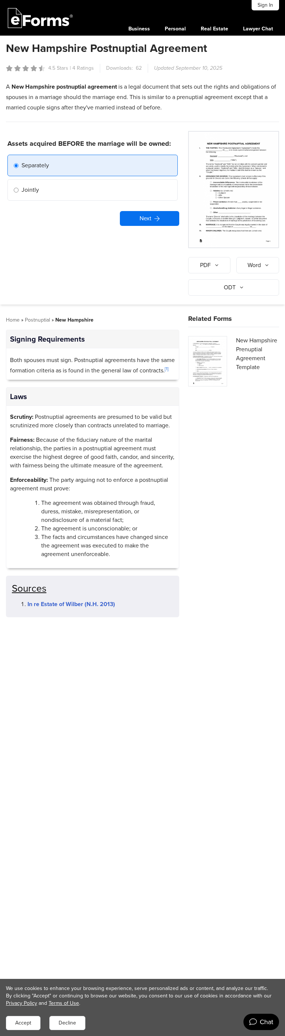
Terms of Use (64, 1003)
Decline (67, 1023)
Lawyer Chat (258, 29)
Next (145, 218)
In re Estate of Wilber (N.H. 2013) (71, 604)
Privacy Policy (21, 1003)
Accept (23, 1023)
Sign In (265, 5)
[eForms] (40, 18)
